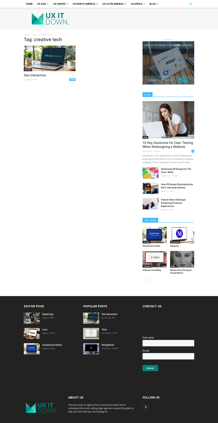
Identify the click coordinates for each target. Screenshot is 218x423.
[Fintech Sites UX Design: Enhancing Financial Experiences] (150, 203)
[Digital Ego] (32, 318)
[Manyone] (182, 235)
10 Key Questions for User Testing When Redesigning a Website (168, 145)
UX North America (84, 3)
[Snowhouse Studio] (155, 235)
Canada (146, 266)
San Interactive (35, 75)
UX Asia (41, 3)
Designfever (108, 345)
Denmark (175, 242)
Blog (153, 3)
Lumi (44, 329)
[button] (190, 4)
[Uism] (91, 333)
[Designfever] (91, 348)
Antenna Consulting (152, 270)
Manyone (174, 246)
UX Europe (59, 3)
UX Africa (136, 3)
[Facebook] (146, 407)
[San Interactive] (49, 58)
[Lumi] (32, 333)
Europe (28, 70)
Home (29, 3)
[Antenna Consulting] (155, 259)
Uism (104, 329)
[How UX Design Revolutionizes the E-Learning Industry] (150, 188)
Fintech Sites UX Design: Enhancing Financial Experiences (173, 202)
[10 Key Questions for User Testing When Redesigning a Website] (168, 120)
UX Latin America (113, 3)
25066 (72, 79)
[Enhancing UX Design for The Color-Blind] (150, 173)
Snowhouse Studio (151, 246)
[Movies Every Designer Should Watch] (182, 259)
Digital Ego (48, 314)
